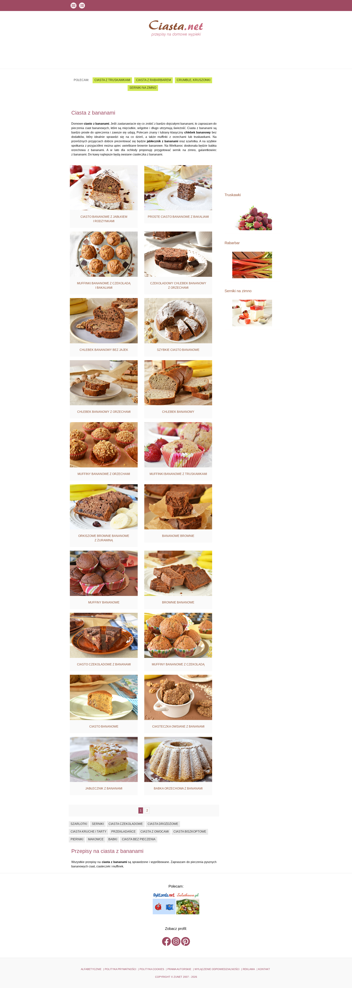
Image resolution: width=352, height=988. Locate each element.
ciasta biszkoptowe (189, 831)
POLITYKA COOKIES (152, 969)
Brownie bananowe (178, 602)
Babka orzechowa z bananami (178, 788)
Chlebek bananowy (178, 411)
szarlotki (79, 823)
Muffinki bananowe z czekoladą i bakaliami (104, 285)
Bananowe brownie (178, 535)
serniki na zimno (142, 87)
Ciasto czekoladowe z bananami (104, 664)
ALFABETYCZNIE (91, 969)
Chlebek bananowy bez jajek (104, 349)
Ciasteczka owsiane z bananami (178, 726)
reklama (249, 969)
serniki (98, 823)
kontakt (264, 969)
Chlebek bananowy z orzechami (104, 411)
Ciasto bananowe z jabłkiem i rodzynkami (103, 219)
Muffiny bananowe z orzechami (104, 473)
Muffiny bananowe (104, 602)
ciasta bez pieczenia (138, 839)
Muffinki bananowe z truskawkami (178, 473)
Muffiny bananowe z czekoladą (178, 664)
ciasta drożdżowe (163, 823)
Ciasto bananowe (103, 726)
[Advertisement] (252, 131)
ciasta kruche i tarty (89, 831)
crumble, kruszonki (193, 80)
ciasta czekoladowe (126, 823)
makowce (96, 839)
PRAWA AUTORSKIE (179, 969)
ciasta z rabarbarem (153, 80)
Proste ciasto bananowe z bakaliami (178, 216)
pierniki (77, 839)
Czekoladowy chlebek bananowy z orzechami (178, 285)
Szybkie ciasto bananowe (178, 349)
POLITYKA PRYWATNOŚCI (120, 969)
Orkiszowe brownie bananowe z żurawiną (103, 538)
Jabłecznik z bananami (103, 788)
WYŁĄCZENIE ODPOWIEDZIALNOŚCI (217, 969)
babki (112, 839)
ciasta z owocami (154, 831)
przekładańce (123, 831)
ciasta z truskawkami (112, 80)
